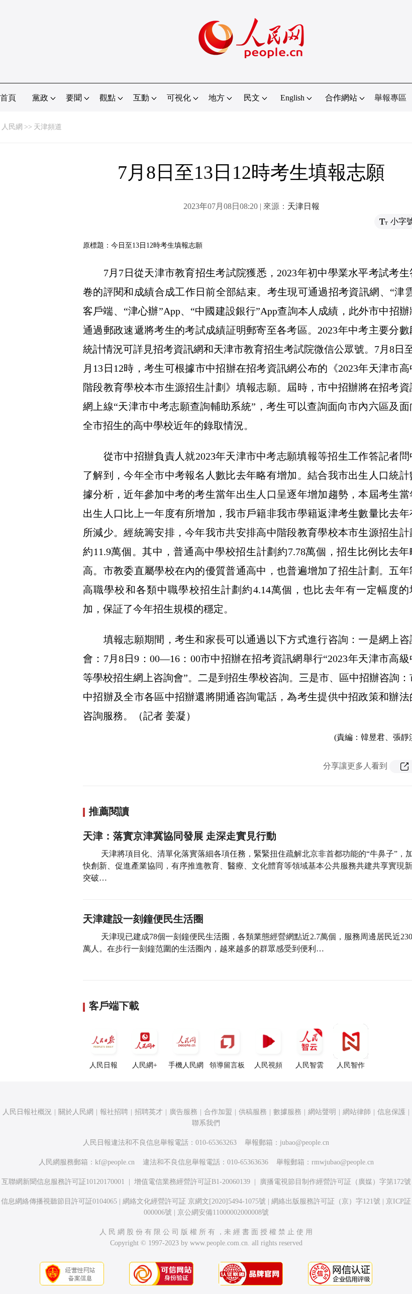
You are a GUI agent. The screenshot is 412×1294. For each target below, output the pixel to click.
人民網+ (144, 1065)
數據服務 (287, 1112)
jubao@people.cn (304, 1142)
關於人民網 (75, 1112)
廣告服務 (183, 1112)
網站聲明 (322, 1112)
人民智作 (351, 1065)
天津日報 (303, 206)
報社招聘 (114, 1112)
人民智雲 (309, 1065)
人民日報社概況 (27, 1112)
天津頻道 (48, 127)
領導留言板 (227, 1065)
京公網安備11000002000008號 (223, 1212)
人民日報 (103, 1065)
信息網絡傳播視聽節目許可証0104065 (59, 1201)
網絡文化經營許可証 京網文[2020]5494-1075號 (194, 1201)
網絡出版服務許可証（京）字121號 (325, 1201)
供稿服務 (253, 1112)
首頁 (8, 97)
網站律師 (357, 1112)
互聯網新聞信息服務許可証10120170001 (63, 1181)
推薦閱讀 (109, 811)
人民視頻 (268, 1065)
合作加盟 (218, 1112)
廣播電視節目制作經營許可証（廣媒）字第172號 (335, 1181)
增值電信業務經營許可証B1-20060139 (192, 1181)
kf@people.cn (115, 1162)
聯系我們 (206, 1123)
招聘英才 (149, 1112)
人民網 (12, 127)
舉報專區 (390, 97)
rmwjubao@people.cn (343, 1162)
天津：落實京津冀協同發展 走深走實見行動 (179, 835)
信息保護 (391, 1112)
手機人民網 (185, 1065)
